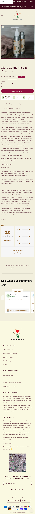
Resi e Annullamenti (8, 379)
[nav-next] (32, 297)
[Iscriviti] (30, 483)
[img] (7, 236)
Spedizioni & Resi (8, 375)
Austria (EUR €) (12, 500)
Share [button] (4, 219)
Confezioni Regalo (8, 357)
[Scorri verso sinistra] (14, 64)
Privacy (5, 364)
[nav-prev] (2, 297)
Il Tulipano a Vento (15, 512)
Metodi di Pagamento (9, 361)
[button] (2, 15)
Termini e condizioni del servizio (12, 382)
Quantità (3, 81)
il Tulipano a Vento (8, 349)
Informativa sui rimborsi (9, 386)
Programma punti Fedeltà (10, 353)
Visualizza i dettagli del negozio (11, 108)
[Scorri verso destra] (21, 64)
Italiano (24, 500)
